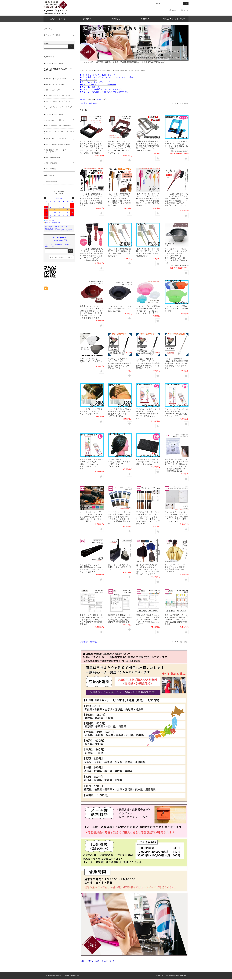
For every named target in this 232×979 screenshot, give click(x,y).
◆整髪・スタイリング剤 (52, 90)
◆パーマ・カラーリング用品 (102, 70)
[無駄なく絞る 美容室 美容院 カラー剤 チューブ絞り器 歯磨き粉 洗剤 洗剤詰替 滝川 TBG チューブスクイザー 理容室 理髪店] (148, 127)
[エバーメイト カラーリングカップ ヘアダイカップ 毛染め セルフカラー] (120, 292)
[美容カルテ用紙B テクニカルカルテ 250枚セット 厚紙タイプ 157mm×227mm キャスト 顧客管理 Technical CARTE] (148, 601)
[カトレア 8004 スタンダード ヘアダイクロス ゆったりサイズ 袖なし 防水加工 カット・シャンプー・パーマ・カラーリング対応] (148, 550)
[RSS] (46, 289)
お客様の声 (145, 19)
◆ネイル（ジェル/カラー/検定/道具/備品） (58, 144)
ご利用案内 (87, 19)
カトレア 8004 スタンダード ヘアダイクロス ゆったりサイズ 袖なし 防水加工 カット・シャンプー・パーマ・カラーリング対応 (147, 569)
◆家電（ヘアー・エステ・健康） (55, 84)
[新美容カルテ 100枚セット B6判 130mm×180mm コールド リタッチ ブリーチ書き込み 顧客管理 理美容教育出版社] (92, 601)
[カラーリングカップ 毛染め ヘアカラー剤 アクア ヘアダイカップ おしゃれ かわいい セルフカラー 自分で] (148, 292)
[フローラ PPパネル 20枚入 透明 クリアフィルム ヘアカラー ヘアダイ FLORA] (92, 395)
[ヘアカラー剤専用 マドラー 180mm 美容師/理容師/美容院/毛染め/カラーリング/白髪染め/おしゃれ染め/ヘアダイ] (176, 344)
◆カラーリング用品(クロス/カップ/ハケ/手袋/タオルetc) (58, 69)
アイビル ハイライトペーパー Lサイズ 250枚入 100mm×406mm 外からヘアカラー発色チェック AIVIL (91, 464)
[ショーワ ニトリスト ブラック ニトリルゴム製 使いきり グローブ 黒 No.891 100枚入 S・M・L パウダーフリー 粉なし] (92, 498)
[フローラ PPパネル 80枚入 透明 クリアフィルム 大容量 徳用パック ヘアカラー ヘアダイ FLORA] (120, 395)
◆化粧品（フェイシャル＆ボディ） (55, 139)
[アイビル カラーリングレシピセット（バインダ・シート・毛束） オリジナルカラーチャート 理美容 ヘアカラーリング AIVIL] (176, 498)
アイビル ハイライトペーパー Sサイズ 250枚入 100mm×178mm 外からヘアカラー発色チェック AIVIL (148, 413)
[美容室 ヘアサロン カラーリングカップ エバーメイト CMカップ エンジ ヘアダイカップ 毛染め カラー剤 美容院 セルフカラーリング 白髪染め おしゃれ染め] (92, 292)
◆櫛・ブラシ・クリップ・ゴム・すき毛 (57, 96)
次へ (181, 103)
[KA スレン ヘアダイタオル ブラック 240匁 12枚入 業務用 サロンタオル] (148, 445)
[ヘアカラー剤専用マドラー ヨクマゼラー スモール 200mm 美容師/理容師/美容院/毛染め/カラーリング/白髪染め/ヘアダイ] (120, 344)
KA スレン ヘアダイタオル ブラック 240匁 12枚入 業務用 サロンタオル (147, 461)
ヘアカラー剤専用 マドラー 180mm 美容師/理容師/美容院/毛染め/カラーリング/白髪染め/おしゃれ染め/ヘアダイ (176, 363)
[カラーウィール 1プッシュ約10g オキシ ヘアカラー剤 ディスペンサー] (120, 550)
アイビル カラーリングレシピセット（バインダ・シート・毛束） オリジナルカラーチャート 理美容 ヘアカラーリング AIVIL (176, 516)
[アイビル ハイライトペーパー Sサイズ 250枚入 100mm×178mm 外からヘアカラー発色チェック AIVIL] (148, 395)
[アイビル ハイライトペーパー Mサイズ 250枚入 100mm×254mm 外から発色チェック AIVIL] (176, 395)
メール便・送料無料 (50, 181)
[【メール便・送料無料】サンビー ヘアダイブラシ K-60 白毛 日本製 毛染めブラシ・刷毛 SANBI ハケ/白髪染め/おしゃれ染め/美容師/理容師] (148, 180)
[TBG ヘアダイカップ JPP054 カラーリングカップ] (92, 344)
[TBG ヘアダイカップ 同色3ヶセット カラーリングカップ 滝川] (176, 292)
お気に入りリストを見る (52, 35)
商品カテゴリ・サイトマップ (174, 19)
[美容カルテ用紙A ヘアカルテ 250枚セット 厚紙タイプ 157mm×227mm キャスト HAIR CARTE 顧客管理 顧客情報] (176, 601)
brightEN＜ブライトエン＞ (55, 11)
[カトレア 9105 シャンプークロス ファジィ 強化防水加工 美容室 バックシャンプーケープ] (176, 550)
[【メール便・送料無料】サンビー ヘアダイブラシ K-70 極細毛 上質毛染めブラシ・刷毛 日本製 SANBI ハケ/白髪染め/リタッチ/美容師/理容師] (120, 180)
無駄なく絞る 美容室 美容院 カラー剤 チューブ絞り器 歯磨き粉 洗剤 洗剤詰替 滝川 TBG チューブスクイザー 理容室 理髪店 (147, 146)
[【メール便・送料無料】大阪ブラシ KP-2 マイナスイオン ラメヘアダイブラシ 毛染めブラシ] (148, 234)
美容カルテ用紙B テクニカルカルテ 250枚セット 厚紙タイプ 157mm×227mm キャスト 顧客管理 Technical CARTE (148, 619)
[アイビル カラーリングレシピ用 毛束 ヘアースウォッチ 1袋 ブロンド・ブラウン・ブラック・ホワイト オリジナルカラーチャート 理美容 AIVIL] (148, 498)
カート (186, 10)
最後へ (186, 103)
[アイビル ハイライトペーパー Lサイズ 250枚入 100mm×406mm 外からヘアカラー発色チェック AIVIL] (92, 445)
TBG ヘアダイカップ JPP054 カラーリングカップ (91, 361)
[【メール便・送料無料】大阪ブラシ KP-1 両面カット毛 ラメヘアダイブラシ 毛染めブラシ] (120, 234)
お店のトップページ (58, 19)
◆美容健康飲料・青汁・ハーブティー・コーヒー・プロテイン (58, 151)
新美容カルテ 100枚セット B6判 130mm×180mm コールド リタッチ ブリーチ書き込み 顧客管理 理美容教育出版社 (91, 619)
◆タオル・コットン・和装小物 (54, 120)
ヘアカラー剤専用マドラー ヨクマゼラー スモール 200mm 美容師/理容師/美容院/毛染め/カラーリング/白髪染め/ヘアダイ (119, 363)
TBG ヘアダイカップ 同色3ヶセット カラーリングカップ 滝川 (176, 308)
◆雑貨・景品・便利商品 (52, 157)
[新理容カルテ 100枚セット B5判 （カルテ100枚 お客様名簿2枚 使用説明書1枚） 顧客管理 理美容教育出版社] (120, 601)
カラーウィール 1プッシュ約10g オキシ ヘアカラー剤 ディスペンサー (119, 567)
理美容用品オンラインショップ (55, 13)
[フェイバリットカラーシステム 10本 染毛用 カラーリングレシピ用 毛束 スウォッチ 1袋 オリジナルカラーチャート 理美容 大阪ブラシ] (120, 498)
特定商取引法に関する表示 (72, 975)
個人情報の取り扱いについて (54, 975)
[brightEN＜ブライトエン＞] (56, 8)
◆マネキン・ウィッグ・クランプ (55, 79)
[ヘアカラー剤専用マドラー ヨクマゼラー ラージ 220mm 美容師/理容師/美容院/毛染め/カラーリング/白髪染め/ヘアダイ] (148, 344)
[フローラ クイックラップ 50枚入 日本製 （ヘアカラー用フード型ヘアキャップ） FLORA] (120, 445)
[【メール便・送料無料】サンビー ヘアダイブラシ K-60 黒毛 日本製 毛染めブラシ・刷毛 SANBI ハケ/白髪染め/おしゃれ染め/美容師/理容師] (92, 180)
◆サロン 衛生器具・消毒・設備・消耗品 (58, 125)
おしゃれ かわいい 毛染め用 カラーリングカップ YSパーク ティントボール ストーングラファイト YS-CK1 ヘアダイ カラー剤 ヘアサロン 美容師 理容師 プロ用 (176, 256)
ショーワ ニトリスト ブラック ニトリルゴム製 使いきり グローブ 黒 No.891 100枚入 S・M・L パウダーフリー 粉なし (91, 516)
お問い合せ (116, 19)
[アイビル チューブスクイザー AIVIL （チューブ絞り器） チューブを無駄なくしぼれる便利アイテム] (176, 127)
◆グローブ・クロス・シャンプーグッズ (57, 101)
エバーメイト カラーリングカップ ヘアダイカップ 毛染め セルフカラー (119, 308)
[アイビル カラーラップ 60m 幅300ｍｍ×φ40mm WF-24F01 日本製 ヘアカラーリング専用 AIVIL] (92, 550)
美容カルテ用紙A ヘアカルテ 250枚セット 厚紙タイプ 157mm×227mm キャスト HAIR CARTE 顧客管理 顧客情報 (176, 619)
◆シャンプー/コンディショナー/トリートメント (58, 132)
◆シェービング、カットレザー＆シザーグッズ (58, 108)
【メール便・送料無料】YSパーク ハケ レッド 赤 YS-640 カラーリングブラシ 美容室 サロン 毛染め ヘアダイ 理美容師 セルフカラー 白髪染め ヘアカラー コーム (176, 201)
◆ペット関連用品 (50, 169)
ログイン (175, 10)
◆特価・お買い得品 (50, 163)
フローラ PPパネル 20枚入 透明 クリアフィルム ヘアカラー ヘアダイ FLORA (91, 411)
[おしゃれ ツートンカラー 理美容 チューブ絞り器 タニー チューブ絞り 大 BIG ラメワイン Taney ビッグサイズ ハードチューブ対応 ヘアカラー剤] (120, 127)
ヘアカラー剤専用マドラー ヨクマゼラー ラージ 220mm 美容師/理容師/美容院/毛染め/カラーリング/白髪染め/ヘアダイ (148, 363)
